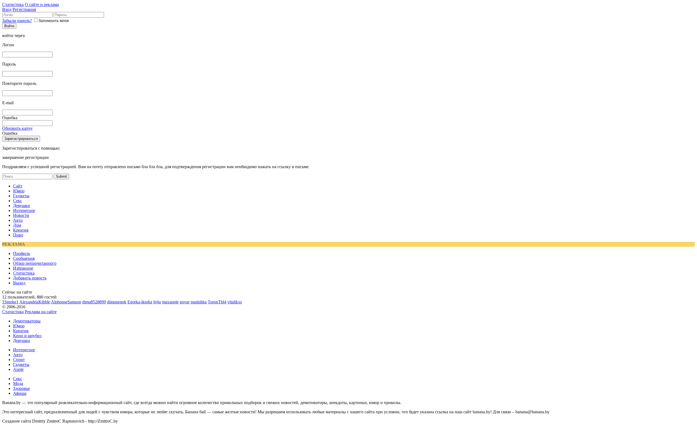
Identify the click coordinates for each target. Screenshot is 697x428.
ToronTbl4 (217, 302)
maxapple (170, 302)
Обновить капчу (17, 128)
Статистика (13, 4)
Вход (6, 9)
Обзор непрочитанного (34, 263)
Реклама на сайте (41, 311)
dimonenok (116, 302)
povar (184, 302)
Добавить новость (30, 278)
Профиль (21, 253)
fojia (157, 302)
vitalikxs (234, 302)
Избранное (23, 268)
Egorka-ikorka (139, 302)
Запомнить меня (53, 20)
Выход (19, 283)
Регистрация (24, 9)
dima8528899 (94, 302)
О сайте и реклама (42, 4)
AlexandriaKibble (34, 302)
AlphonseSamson (66, 302)
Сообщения (24, 258)
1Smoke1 (10, 302)
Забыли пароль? (17, 20)
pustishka (199, 302)
